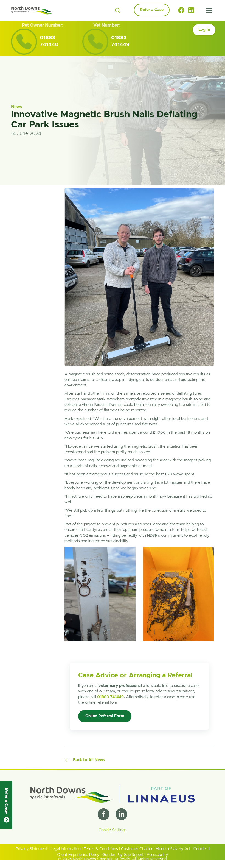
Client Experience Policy (78, 855)
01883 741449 (110, 697)
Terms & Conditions (101, 849)
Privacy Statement (31, 849)
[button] (117, 10)
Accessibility (157, 855)
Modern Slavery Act (173, 849)
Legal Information (65, 849)
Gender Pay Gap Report (123, 855)
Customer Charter (137, 849)
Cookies (200, 849)
